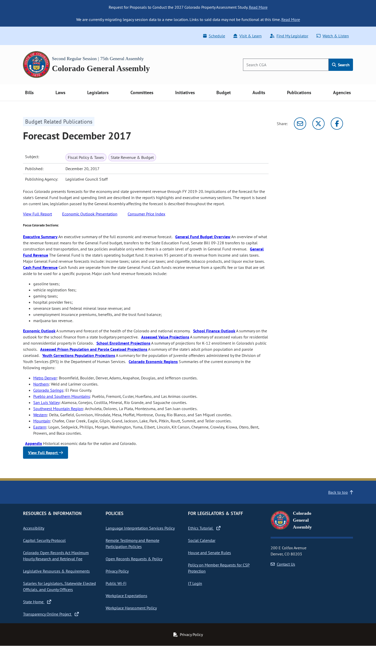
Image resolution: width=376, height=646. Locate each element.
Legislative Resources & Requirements (56, 571)
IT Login (195, 583)
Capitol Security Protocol (44, 540)
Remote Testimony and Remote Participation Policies (132, 543)
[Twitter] (318, 123)
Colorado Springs (48, 390)
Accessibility (33, 528)
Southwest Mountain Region (58, 408)
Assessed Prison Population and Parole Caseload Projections (93, 349)
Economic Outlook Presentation (89, 213)
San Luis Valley (46, 402)
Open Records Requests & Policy (134, 558)
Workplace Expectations (126, 595)
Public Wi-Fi (116, 583)
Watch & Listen (336, 35)
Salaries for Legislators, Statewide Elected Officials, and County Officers (59, 586)
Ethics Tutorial (201, 528)
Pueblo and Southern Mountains (61, 396)
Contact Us (286, 564)
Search (343, 64)
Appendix (33, 443)
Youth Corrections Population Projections (78, 355)
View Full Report (37, 213)
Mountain (41, 420)
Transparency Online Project (47, 614)
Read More (258, 7)
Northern (41, 384)
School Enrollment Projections (123, 343)
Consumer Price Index (146, 213)
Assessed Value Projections (165, 337)
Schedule (217, 35)
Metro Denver (45, 377)
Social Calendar (201, 540)
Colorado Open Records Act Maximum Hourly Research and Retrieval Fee (56, 555)
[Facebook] (337, 123)
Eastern (39, 427)
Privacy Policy (117, 571)
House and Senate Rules (209, 552)
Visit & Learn (250, 35)
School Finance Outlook (214, 330)
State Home (34, 601)
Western (40, 414)
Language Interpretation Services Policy (140, 528)
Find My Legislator (292, 35)
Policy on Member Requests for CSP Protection (219, 568)
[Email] (300, 123)
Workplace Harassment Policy (131, 607)
